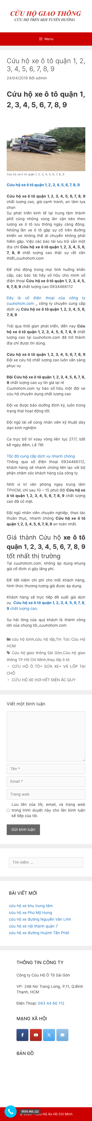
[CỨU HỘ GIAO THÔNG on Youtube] (36, 1035)
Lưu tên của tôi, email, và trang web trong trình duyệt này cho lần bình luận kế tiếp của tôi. (49, 810)
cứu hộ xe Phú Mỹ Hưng (30, 912)
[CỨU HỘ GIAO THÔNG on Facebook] (22, 1035)
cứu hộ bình (23, 639)
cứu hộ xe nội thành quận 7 (33, 926)
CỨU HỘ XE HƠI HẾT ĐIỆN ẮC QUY (43, 680)
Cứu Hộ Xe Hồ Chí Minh (54, 1114)
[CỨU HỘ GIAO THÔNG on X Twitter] (49, 1035)
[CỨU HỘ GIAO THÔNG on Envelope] (62, 1035)
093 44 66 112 (51, 1003)
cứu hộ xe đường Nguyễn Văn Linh (40, 919)
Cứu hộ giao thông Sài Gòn (37, 653)
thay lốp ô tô (58, 659)
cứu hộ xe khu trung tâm (31, 906)
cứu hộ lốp (45, 639)
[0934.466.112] (10, 1111)
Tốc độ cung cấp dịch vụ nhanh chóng (41, 456)
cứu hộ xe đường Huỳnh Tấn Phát (39, 933)
